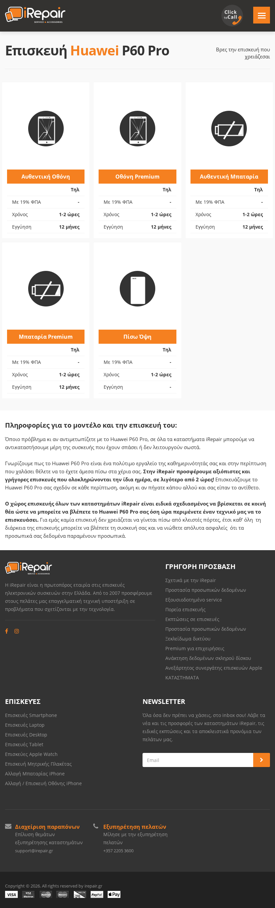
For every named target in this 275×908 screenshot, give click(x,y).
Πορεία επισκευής (185, 609)
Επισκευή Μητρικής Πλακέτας (38, 764)
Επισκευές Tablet (25, 744)
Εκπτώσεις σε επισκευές (192, 619)
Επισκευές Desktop (26, 734)
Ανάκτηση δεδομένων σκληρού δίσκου (208, 658)
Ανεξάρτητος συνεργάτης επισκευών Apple (213, 668)
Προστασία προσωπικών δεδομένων (205, 590)
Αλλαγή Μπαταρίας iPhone (35, 773)
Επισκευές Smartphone (31, 715)
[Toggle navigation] (261, 15)
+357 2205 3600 (118, 851)
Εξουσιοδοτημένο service (193, 599)
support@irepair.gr (34, 851)
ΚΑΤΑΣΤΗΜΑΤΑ (182, 677)
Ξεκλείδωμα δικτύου (188, 638)
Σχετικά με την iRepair (190, 580)
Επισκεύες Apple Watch (31, 754)
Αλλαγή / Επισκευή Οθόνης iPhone (43, 783)
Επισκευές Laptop (25, 725)
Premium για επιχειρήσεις (194, 648)
